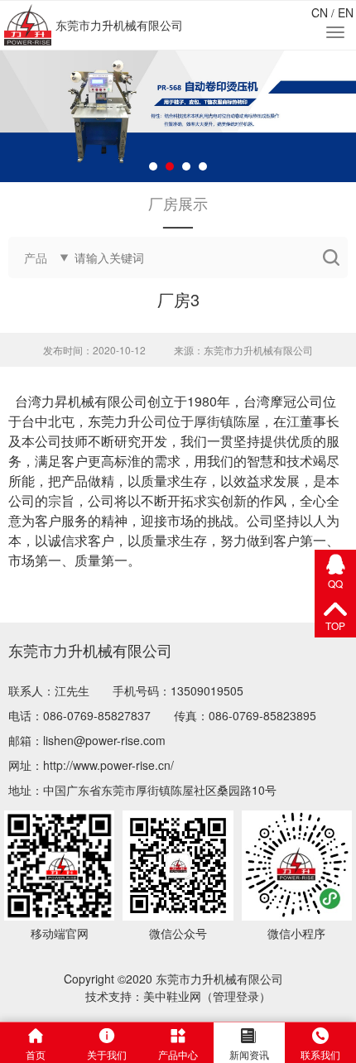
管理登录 (236, 996)
